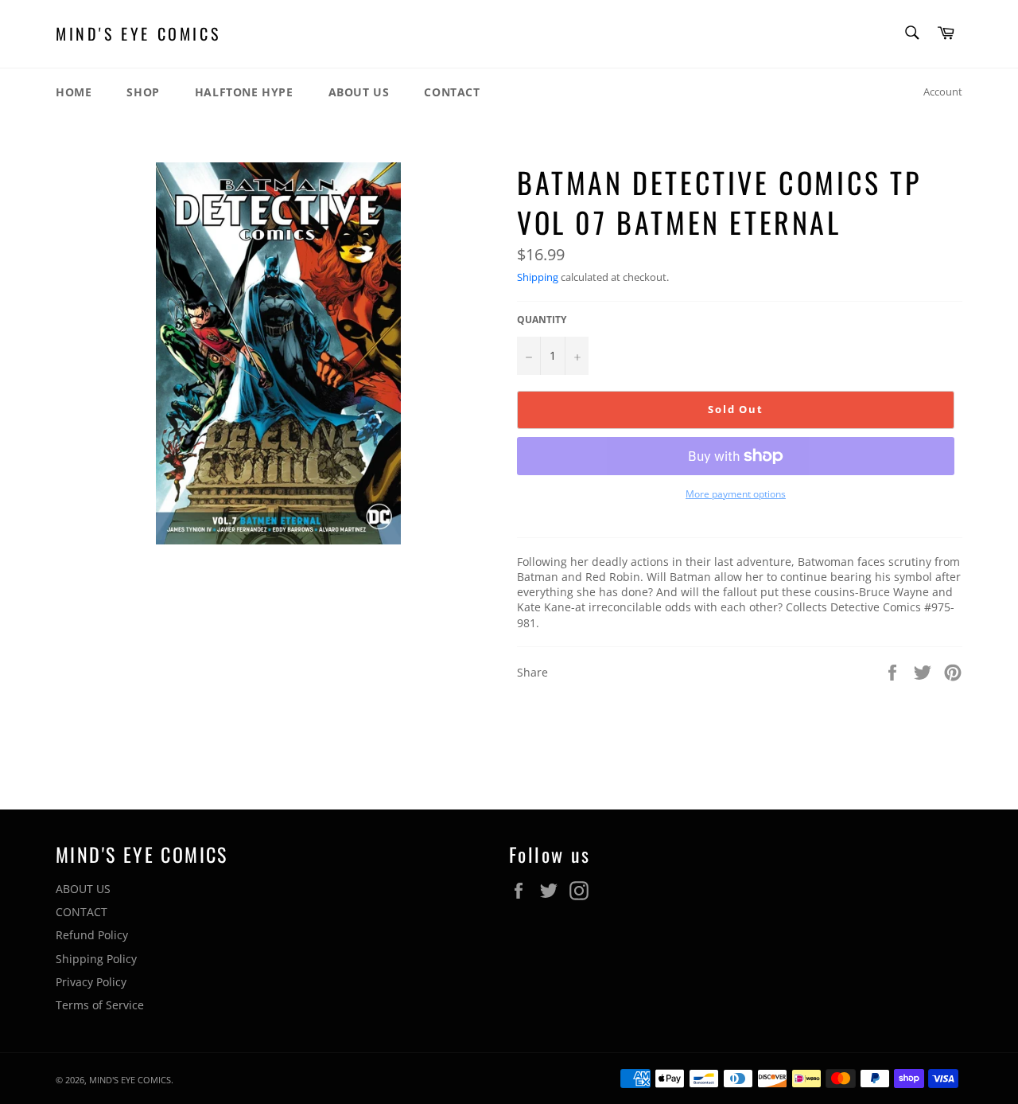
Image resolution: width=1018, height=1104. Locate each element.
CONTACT (452, 91)
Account (942, 91)
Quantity (541, 320)
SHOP (142, 91)
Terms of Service (100, 1004)
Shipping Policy (96, 958)
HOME (73, 91)
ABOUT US (359, 91)
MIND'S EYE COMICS (138, 34)
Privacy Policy (91, 981)
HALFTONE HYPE (244, 91)
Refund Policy (92, 934)
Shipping (537, 277)
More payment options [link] (736, 494)
